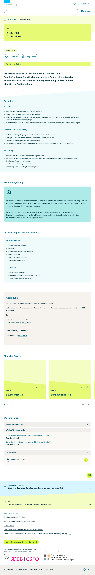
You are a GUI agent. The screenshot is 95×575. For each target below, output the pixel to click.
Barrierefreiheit (36, 569)
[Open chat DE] (89, 475)
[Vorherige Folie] (83, 404)
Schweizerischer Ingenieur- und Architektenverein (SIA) (28, 442)
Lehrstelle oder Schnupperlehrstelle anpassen (23, 529)
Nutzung (49, 569)
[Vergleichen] (41, 387)
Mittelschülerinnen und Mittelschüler (19, 521)
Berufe (13, 20)
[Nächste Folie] (88, 404)
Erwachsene (9, 525)
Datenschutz (21, 569)
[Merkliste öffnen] (74, 3)
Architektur (22, 335)
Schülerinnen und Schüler (14, 517)
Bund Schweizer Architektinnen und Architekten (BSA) (27, 435)
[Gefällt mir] (37, 387)
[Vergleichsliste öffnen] (79, 3)
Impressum (8, 569)
